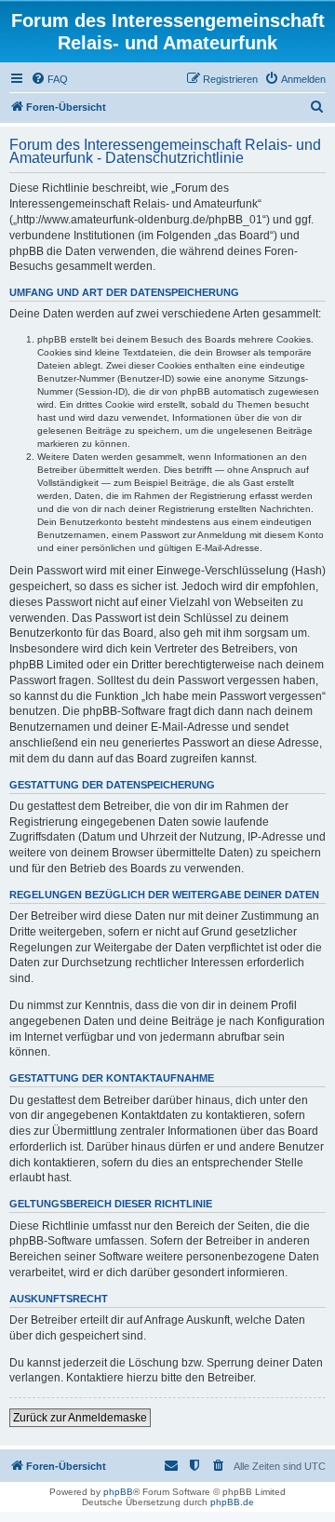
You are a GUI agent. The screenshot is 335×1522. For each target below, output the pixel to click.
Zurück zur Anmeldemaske (80, 1417)
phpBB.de (232, 1502)
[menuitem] (49, 79)
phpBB (118, 1492)
